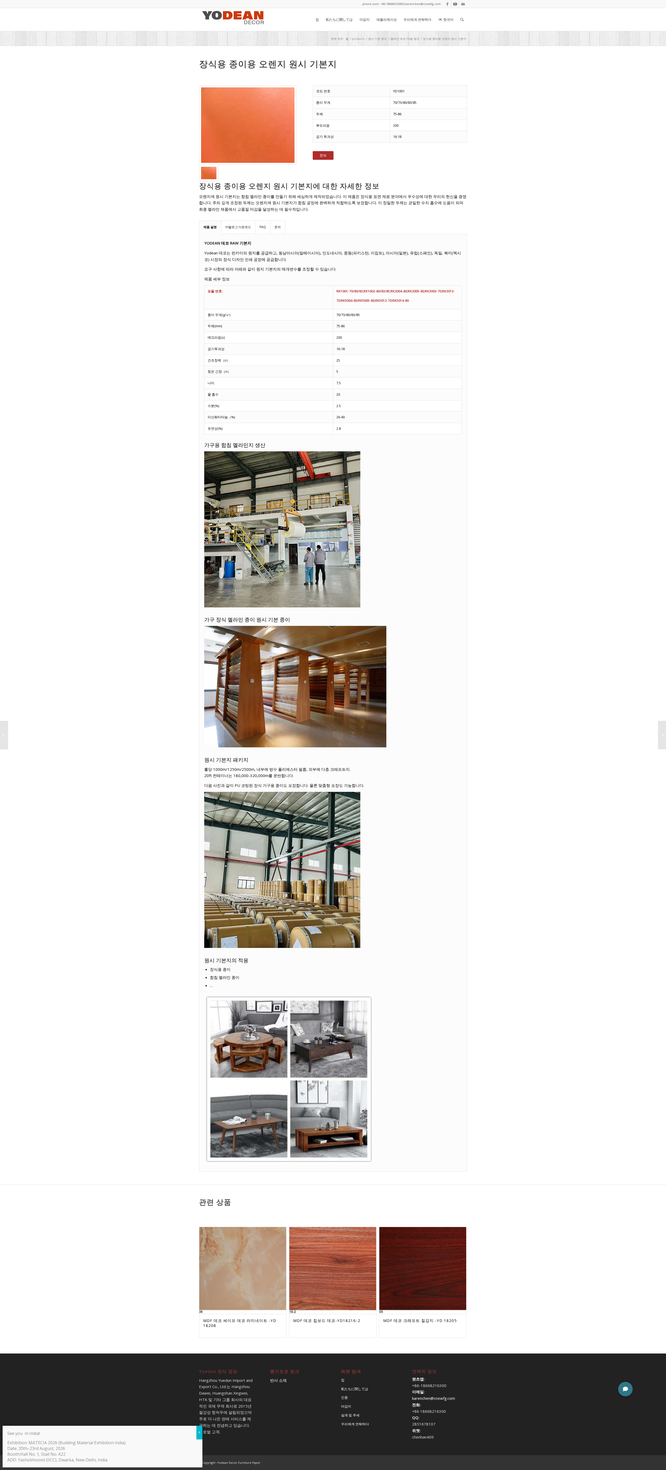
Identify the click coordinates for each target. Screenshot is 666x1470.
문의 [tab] (277, 227)
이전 (207, 1262)
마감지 (346, 1406)
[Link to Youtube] (455, 4)
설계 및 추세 (350, 1415)
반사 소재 (278, 1380)
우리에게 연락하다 (355, 1424)
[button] (625, 1389)
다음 (459, 1262)
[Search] (462, 19)
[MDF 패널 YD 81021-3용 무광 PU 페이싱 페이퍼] (4, 735)
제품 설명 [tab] (210, 227)
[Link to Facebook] (447, 4)
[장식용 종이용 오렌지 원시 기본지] (662, 735)
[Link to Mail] (463, 4)
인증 (344, 1397)
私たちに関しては (354, 1388)
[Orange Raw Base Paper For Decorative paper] (248, 125)
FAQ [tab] (263, 227)
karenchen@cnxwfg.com (423, 4)
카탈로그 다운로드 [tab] (238, 227)
